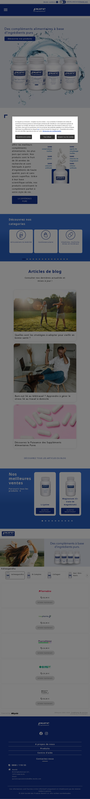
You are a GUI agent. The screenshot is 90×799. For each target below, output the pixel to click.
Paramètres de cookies (23, 137)
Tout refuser (47, 137)
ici (38, 129)
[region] (45, 129)
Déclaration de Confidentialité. (52, 131)
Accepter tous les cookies (66, 137)
